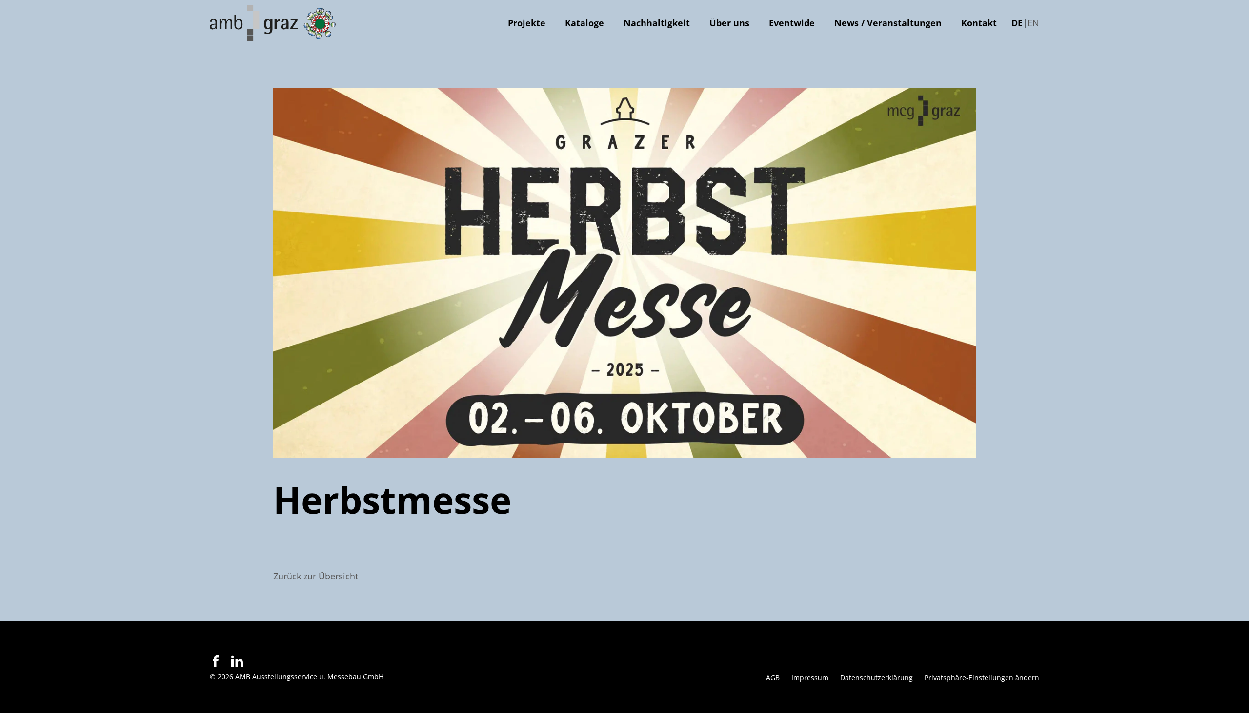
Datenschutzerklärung (876, 677)
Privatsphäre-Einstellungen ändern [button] (982, 677)
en (1033, 23)
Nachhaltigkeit (657, 23)
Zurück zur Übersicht (315, 576)
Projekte (526, 23)
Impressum (809, 677)
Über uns (729, 23)
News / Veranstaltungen (888, 23)
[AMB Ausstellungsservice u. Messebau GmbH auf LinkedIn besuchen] (237, 661)
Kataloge (584, 23)
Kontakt (979, 23)
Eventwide (792, 23)
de (1017, 23)
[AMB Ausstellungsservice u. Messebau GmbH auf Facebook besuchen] (216, 661)
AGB (773, 677)
